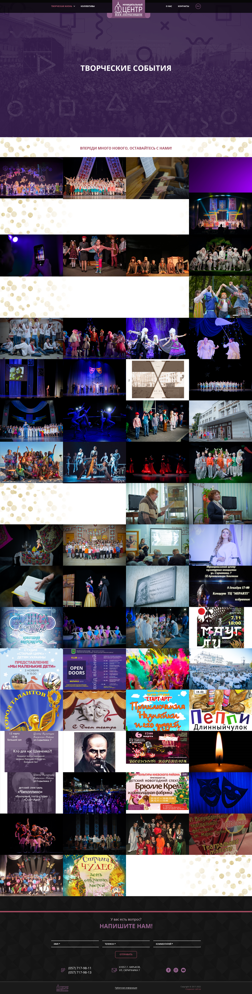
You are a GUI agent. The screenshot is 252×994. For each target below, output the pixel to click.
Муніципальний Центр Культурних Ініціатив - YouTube (183, 970)
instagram (176, 970)
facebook (168, 970)
